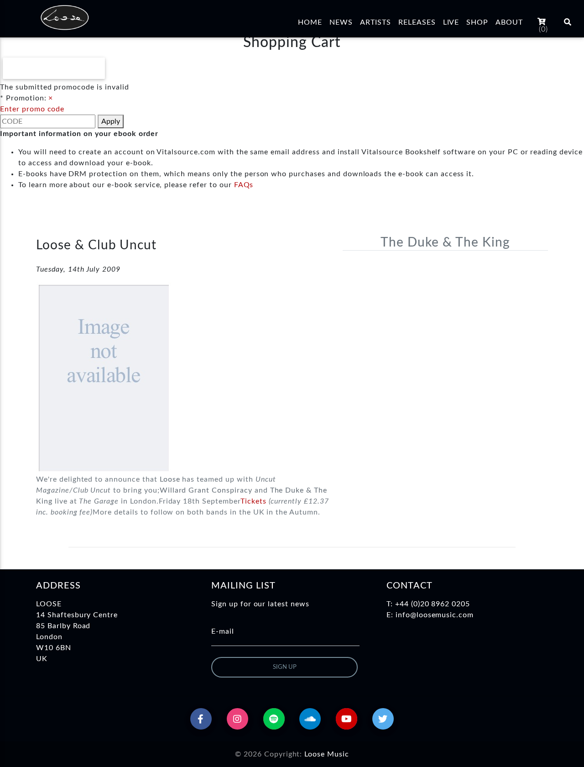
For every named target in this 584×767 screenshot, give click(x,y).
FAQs (244, 185)
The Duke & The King (445, 242)
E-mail (222, 631)
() (543, 29)
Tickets (253, 501)
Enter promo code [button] (32, 109)
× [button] (50, 98)
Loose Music (326, 754)
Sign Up (285, 667)
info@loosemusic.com (435, 615)
